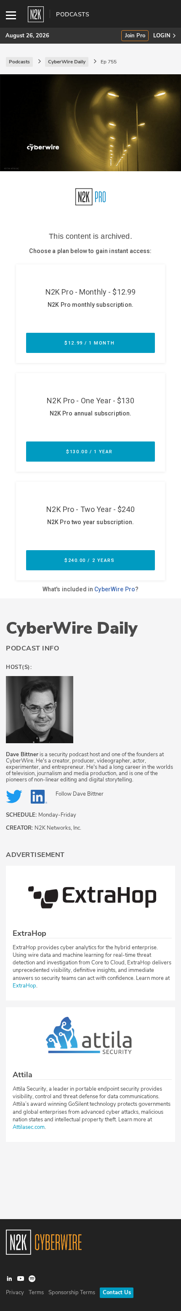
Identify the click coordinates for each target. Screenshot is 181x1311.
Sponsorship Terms (71, 1292)
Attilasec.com (29, 1127)
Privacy (15, 1292)
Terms (36, 1292)
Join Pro (135, 36)
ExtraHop (24, 986)
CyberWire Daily (72, 628)
